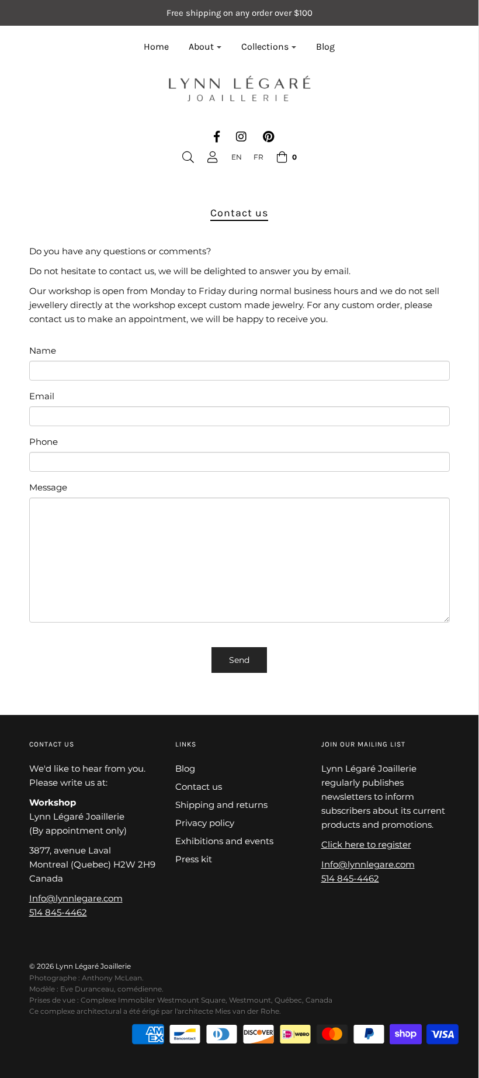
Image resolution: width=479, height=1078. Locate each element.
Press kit (193, 859)
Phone (43, 441)
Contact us (198, 786)
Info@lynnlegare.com (76, 898)
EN (236, 157)
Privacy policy (204, 822)
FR (258, 157)
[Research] (188, 157)
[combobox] (236, 157)
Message (48, 487)
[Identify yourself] (213, 157)
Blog (325, 46)
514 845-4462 (58, 912)
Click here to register (366, 844)
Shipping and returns (221, 804)
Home (156, 46)
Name (42, 350)
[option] (258, 157)
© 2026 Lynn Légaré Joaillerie (80, 966)
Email (41, 396)
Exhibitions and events (224, 840)
